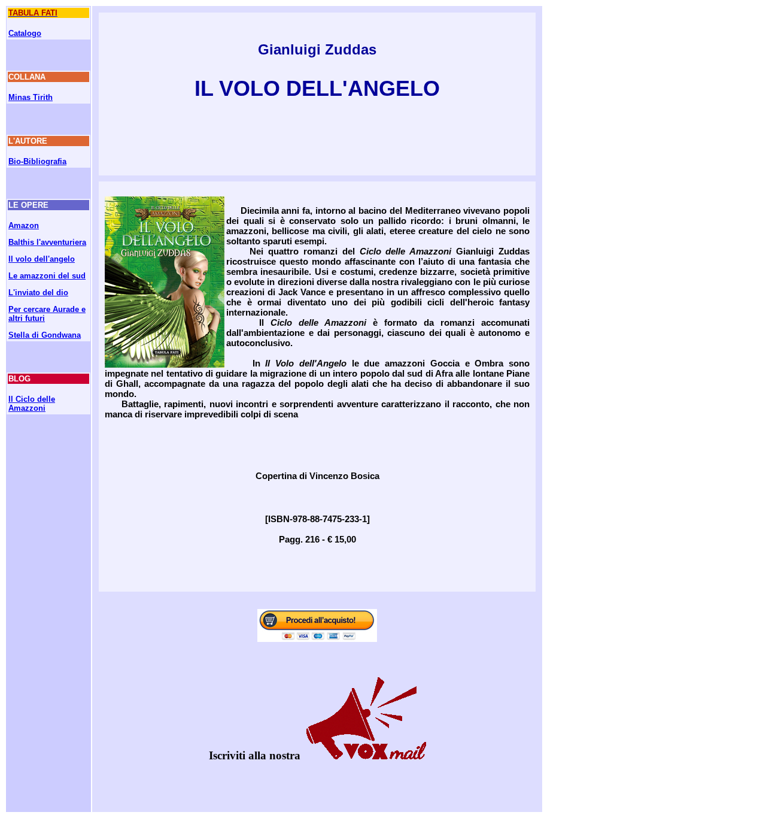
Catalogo (24, 33)
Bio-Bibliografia (37, 161)
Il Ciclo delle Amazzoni (31, 404)
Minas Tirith (30, 97)
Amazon (23, 225)
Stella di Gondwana (44, 335)
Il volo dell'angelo (41, 259)
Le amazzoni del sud (47, 275)
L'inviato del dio (38, 292)
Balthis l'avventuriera (47, 242)
